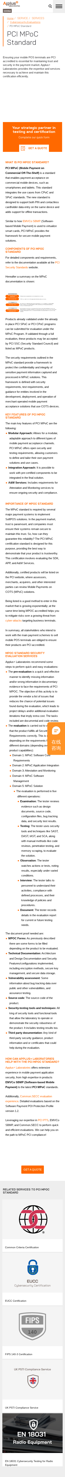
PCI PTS (43, 1120)
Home (10, 18)
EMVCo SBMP (32, 221)
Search (50, 6)
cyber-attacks (13, 620)
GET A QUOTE (37, 148)
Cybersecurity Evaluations (25, 22)
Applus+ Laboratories (18, 1067)
